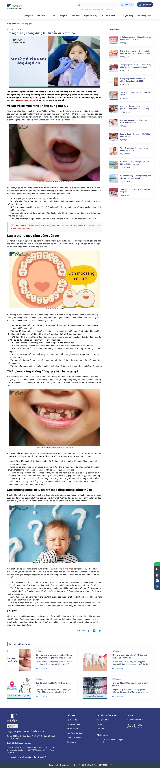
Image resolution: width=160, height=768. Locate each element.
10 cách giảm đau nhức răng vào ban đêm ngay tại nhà (134, 149)
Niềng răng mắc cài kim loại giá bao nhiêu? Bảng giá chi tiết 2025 (134, 80)
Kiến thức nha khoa (98, 9)
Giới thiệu (41, 16)
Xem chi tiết (40, 668)
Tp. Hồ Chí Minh (103, 720)
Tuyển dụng (128, 16)
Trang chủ (28, 16)
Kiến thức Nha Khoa (110, 16)
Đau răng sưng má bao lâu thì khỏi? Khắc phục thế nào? (134, 121)
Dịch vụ (74, 16)
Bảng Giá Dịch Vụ (73, 724)
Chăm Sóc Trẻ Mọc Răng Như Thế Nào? (47, 225)
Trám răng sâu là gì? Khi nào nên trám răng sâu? (135, 190)
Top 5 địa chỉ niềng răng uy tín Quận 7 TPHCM (135, 93)
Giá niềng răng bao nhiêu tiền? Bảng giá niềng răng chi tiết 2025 (135, 38)
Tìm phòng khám (144, 16)
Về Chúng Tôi (72, 720)
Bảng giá (63, 16)
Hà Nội (99, 724)
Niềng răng (88, 9)
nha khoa (69, 569)
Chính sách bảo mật (74, 738)
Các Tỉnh (100, 729)
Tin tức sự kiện (109, 9)
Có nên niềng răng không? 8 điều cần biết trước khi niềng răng (134, 163)
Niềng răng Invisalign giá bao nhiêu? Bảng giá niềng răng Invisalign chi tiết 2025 (135, 52)
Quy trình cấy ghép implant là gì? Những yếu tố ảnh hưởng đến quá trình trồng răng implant (136, 107)
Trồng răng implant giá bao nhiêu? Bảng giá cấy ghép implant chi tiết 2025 (135, 66)
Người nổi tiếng (90, 16)
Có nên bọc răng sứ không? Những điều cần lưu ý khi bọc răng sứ (135, 177)
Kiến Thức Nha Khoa (75, 733)
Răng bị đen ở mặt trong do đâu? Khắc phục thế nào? (135, 135)
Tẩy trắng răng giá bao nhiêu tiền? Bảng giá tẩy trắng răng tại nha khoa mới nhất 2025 (54, 658)
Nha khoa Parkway (26, 100)
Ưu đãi (82, 9)
